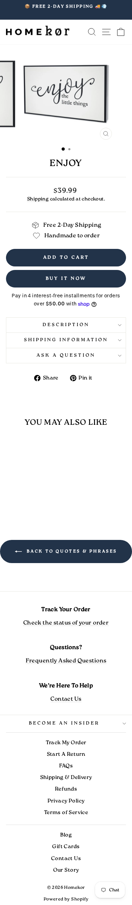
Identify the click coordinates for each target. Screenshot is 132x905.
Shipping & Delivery (66, 777)
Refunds (66, 789)
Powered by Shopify (66, 899)
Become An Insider (64, 723)
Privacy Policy (66, 801)
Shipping (38, 199)
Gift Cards (66, 846)
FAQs (66, 765)
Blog (66, 835)
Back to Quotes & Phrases (71, 551)
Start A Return (66, 754)
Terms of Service (66, 812)
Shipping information (66, 340)
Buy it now (66, 279)
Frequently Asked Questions (66, 661)
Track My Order (66, 742)
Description (66, 325)
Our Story (66, 870)
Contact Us (65, 699)
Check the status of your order (66, 623)
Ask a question (66, 355)
